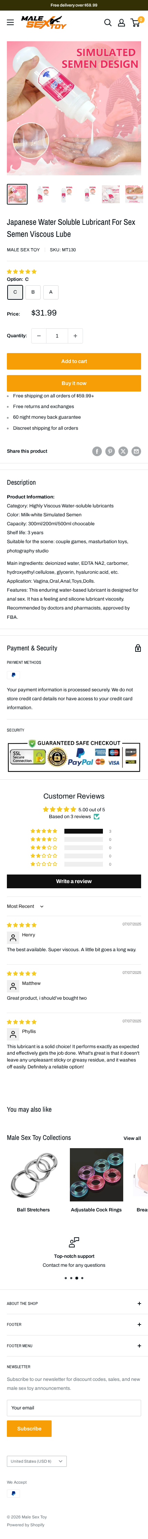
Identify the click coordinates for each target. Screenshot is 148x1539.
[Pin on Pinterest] (110, 451)
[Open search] (108, 22)
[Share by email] (136, 451)
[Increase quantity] (75, 336)
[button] (21, 271)
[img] (21, 925)
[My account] (121, 22)
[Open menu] (10, 22)
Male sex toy (23, 250)
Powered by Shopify (25, 1524)
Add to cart (74, 361)
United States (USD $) (31, 1461)
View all (132, 1138)
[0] (135, 23)
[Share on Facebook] (97, 451)
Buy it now (74, 383)
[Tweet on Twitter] (123, 451)
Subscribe (29, 1428)
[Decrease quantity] (39, 336)
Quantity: (17, 335)
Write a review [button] (74, 881)
